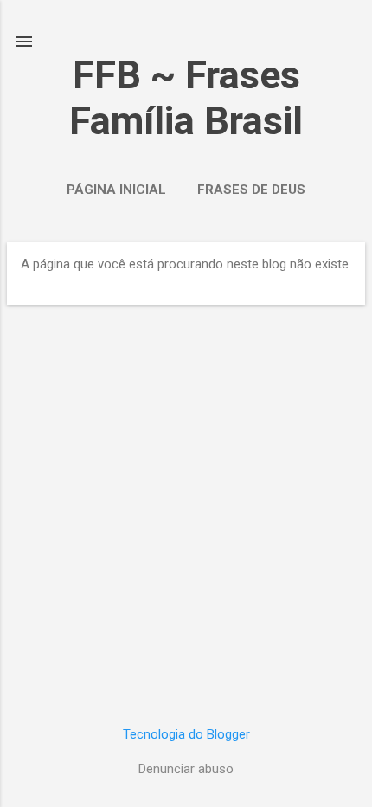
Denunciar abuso (186, 769)
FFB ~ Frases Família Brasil (186, 98)
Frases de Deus (251, 189)
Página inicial (116, 189)
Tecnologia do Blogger (186, 734)
